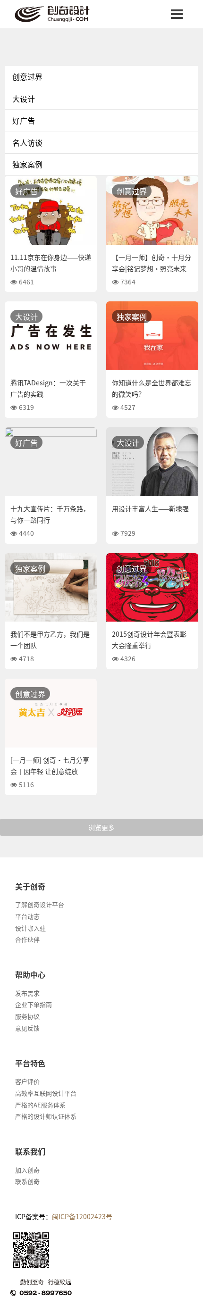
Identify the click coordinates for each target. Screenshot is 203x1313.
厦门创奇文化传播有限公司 (60, 14)
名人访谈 (27, 142)
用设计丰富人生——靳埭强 (150, 508)
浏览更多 (101, 827)
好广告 (23, 120)
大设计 (23, 98)
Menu (177, 14)
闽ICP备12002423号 (82, 1216)
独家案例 (27, 164)
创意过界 (27, 76)
